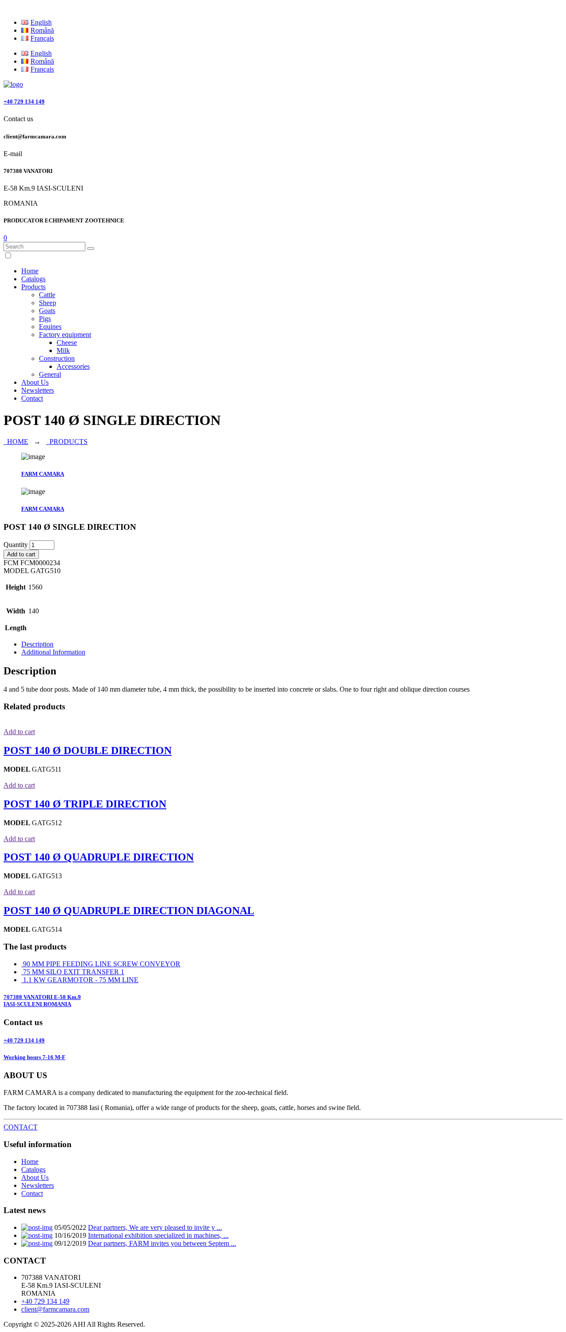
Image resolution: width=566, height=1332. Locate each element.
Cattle (47, 295)
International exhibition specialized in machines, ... (158, 1235)
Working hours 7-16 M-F (34, 1057)
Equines (50, 326)
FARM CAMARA (42, 474)
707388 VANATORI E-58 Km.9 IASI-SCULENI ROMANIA (42, 1000)
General (50, 374)
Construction (57, 358)
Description (37, 644)
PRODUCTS (67, 441)
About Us (35, 382)
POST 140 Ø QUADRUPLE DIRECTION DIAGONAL (129, 910)
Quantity (16, 544)
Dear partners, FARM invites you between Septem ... (162, 1243)
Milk (63, 350)
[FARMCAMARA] (13, 84)
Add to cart (21, 554)
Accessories (73, 366)
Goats (47, 310)
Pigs (45, 318)
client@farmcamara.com (55, 1309)
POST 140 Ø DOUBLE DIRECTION (88, 750)
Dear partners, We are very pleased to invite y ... (155, 1227)
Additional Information (53, 652)
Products (33, 287)
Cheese (67, 342)
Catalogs (33, 279)
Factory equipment (65, 334)
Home (29, 271)
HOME (16, 441)
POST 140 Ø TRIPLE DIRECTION (85, 804)
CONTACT (21, 1127)
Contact (32, 398)
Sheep (47, 302)
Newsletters (37, 390)
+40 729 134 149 (24, 101)
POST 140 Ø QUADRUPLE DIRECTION (99, 857)
